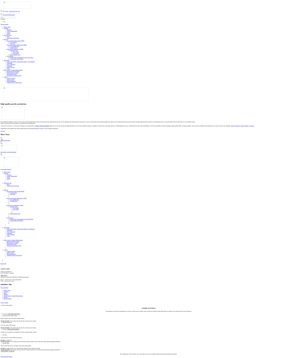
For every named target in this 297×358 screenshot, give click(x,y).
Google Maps (5, 343)
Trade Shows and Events (13, 38)
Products (6, 39)
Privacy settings (4, 302)
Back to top (3, 263)
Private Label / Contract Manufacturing (13, 70)
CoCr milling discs (14, 46)
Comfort (4, 329)
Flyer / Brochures (11, 64)
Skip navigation (4, 24)
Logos (8, 68)
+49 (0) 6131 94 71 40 (14, 11)
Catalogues (9, 66)
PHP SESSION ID (7, 322)
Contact (6, 77)
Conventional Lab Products (16, 59)
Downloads (6, 60)
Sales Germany (10, 79)
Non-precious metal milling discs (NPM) (17, 45)
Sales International (11, 81)
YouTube (4, 335)
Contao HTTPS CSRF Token (9, 315)
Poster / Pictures (11, 67)
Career (8, 32)
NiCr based (16, 53)
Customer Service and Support (14, 82)
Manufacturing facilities (12, 73)
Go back (3, 131)
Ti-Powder (12, 43)
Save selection (4, 351)
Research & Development (13, 71)
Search (8, 34)
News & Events (7, 35)
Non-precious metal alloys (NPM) (15, 49)
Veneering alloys (14, 50)
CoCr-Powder (13, 42)
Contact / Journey (11, 78)
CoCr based (16, 52)
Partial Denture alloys (15, 54)
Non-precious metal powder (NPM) (15, 41)
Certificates (9, 63)
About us (9, 29)
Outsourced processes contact (14, 75)
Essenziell (4, 314)
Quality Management (12, 31)
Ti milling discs (13, 47)
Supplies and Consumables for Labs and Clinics (21, 57)
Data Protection (7, 298)
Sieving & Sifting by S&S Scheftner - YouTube (242, 126)
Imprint (5, 297)
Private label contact (12, 74)
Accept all (11, 351)
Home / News (7, 27)
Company (6, 28)
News (8, 36)
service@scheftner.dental (9, 14)
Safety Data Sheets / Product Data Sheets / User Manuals (21, 61)
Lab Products (10, 56)
